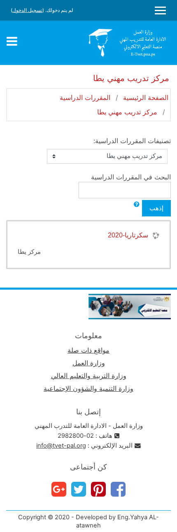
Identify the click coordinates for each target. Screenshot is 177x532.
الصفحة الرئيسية (145, 97)
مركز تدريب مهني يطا (127, 112)
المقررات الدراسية (85, 97)
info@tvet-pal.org (61, 445)
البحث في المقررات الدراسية (131, 177)
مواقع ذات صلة (88, 350)
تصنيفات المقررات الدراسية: (132, 141)
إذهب (156, 208)
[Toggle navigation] (12, 41)
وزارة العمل (88, 363)
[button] (136, 205)
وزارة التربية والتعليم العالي (88, 376)
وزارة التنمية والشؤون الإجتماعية (88, 388)
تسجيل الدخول (27, 10)
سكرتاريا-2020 (128, 235)
